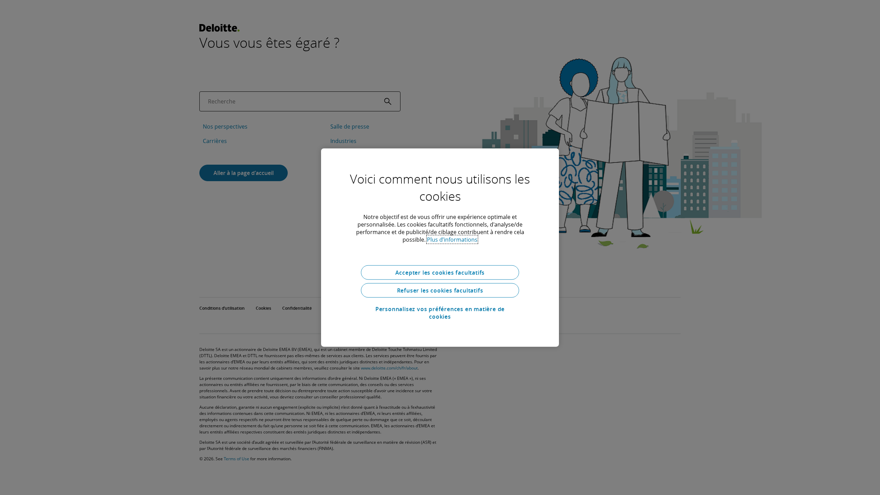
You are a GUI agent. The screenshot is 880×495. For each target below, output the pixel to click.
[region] (440, 247)
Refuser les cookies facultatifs (440, 290)
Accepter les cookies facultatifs (440, 272)
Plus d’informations (452, 239)
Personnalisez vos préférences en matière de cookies (440, 312)
